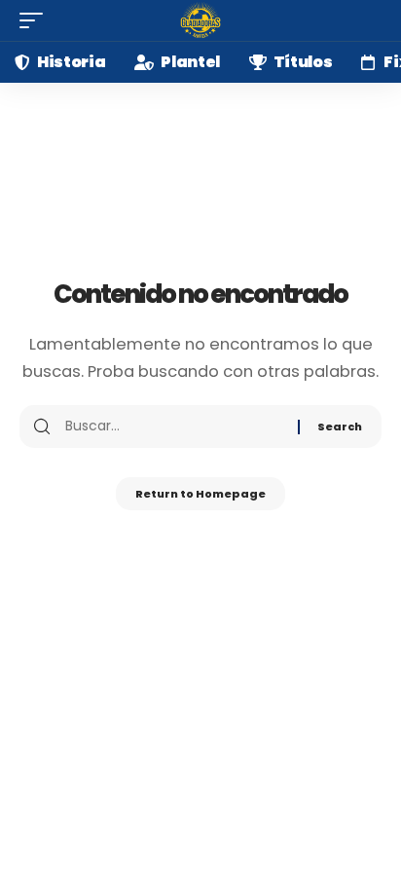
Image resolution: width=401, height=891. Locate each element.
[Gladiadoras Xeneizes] (200, 20)
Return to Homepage (200, 493)
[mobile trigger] (36, 20)
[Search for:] (174, 426)
